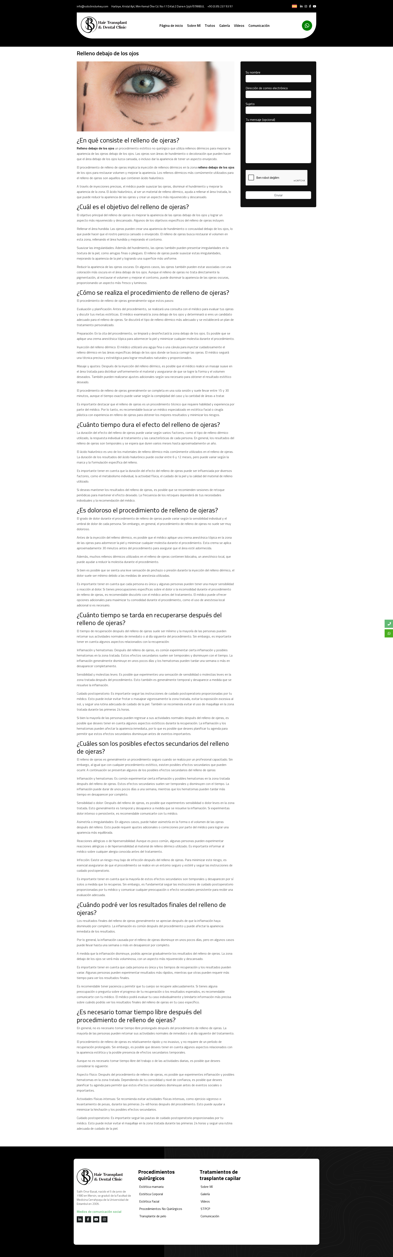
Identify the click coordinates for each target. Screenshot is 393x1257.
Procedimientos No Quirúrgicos (160, 1208)
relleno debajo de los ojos (216, 167)
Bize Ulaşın (389, 623)
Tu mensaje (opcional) (260, 119)
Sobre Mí (194, 25)
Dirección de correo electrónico (267, 88)
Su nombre (253, 72)
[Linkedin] (301, 6)
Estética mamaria (151, 1186)
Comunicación (259, 25)
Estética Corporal (151, 1193)
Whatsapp (389, 633)
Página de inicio (171, 25)
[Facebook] (310, 6)
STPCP (205, 1208)
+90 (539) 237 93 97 (220, 6)
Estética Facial (149, 1201)
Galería (224, 25)
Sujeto (250, 103)
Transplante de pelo (152, 1216)
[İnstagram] (306, 6)
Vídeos (239, 25)
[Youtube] (314, 6)
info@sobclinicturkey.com (92, 6)
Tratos (210, 25)
